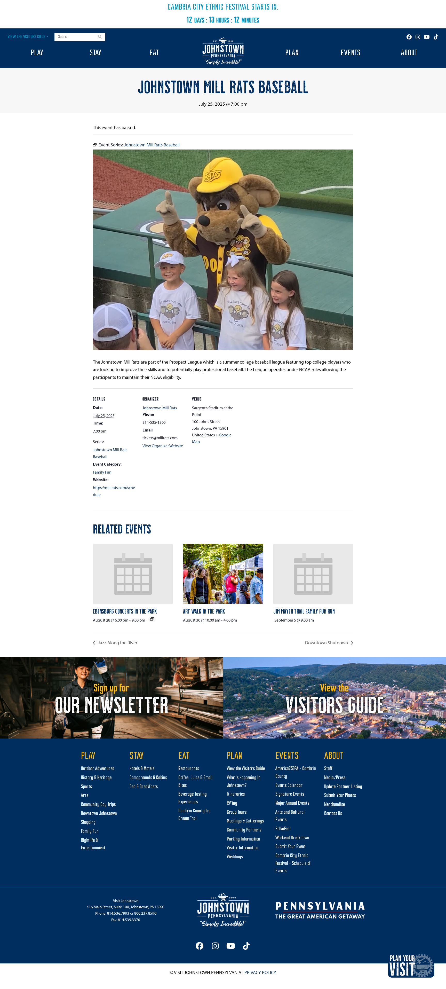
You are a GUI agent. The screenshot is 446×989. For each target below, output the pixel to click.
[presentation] (133, 574)
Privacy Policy (260, 972)
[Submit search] (100, 37)
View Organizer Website (162, 445)
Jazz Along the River (117, 643)
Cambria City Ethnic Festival (209, 7)
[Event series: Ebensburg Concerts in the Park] (152, 619)
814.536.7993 (118, 913)
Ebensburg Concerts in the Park (125, 611)
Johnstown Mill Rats (159, 407)
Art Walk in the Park (204, 611)
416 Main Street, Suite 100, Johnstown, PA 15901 (126, 906)
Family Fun (102, 472)
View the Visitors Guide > (28, 37)
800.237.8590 (145, 913)
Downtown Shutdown (327, 643)
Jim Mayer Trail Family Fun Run (304, 611)
